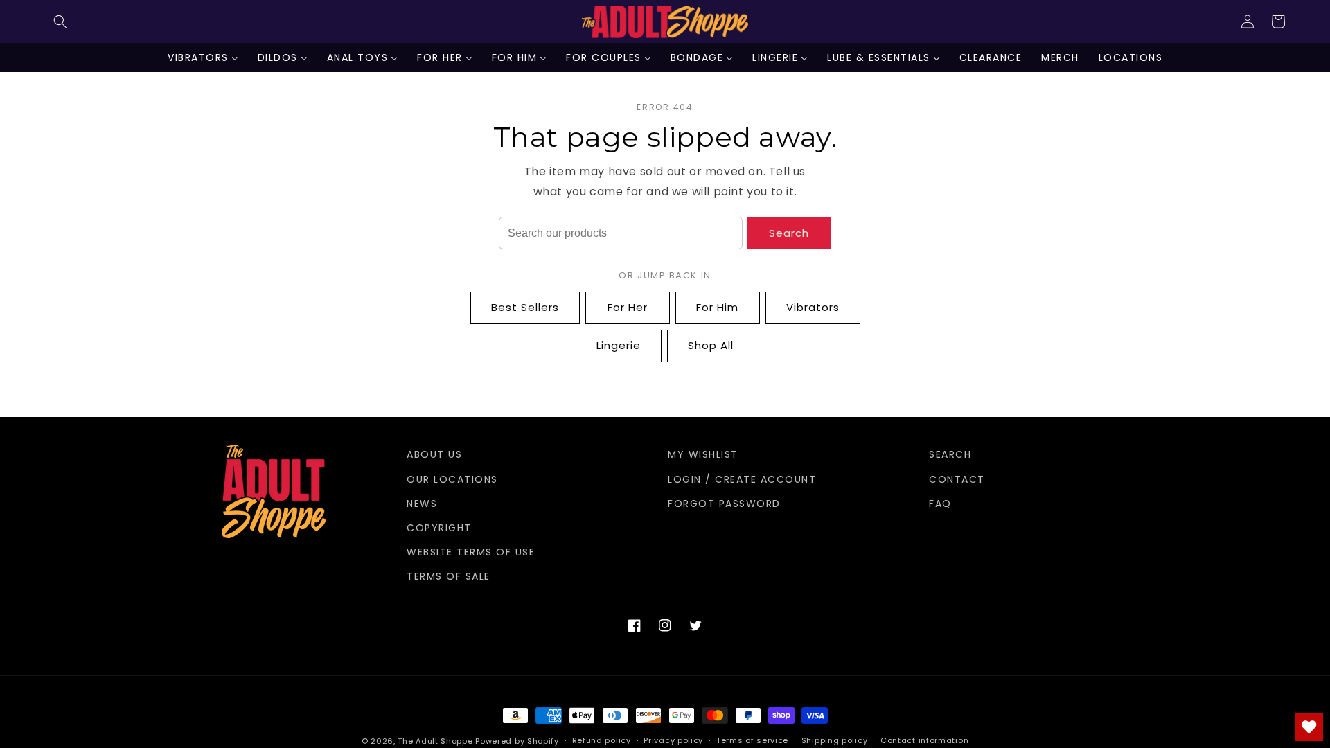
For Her (628, 307)
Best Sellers (525, 307)
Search (789, 233)
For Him (717, 307)
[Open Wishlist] (1309, 727)
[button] (60, 21)
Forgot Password (724, 503)
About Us (434, 454)
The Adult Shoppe (435, 741)
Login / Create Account (742, 479)
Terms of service (752, 740)
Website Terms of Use (471, 552)
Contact (957, 479)
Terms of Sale (448, 576)
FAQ (940, 503)
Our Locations (452, 479)
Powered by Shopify (517, 741)
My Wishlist (703, 454)
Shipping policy (834, 740)
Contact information (924, 740)
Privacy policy (673, 740)
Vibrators (813, 307)
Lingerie (618, 345)
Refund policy (601, 740)
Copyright (439, 528)
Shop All (711, 345)
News (422, 503)
